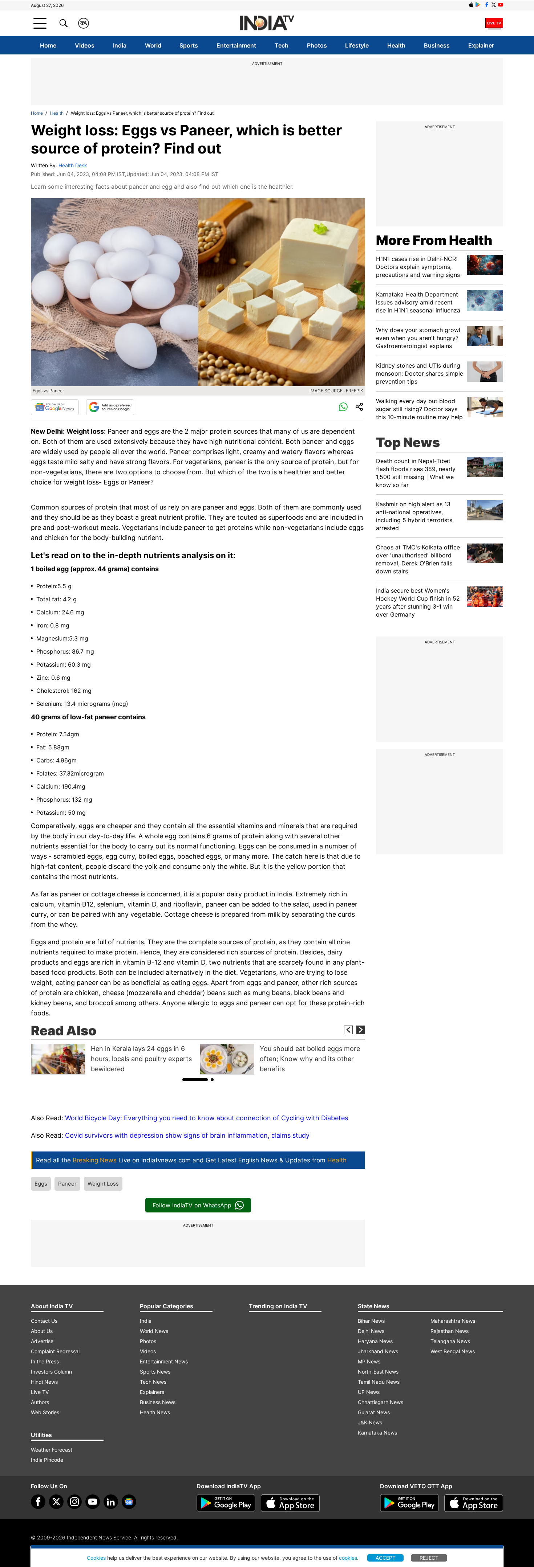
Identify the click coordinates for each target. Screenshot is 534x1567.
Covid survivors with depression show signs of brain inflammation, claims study (187, 1135)
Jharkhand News (378, 1351)
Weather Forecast (51, 1450)
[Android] (478, 4)
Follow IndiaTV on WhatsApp (192, 1205)
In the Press (45, 1361)
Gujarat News (374, 1412)
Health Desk (72, 165)
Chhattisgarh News (380, 1402)
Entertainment (236, 45)
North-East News (378, 1371)
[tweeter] (56, 1501)
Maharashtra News (452, 1321)
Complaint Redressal (55, 1351)
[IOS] (471, 4)
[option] (113, 1059)
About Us (42, 1331)
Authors (40, 1402)
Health (396, 45)
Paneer (67, 1183)
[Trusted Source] (110, 407)
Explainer (481, 45)
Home (48, 45)
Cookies (96, 1558)
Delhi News (371, 1331)
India (119, 45)
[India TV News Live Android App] (226, 1503)
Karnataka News (377, 1432)
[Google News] (55, 407)
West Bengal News (452, 1351)
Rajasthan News (449, 1331)
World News (154, 1331)
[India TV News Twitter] (493, 4)
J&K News (370, 1422)
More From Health (434, 240)
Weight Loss (103, 1183)
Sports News (155, 1371)
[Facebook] (38, 1501)
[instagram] (74, 1501)
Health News (155, 1412)
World (153, 45)
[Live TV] (494, 23)
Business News (157, 1402)
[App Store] (290, 1503)
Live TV (40, 1392)
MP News (369, 1361)
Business (437, 45)
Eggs (41, 1183)
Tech (281, 45)
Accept (386, 1558)
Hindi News (44, 1382)
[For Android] (409, 1503)
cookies (348, 1558)
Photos (317, 45)
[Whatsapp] (343, 407)
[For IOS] (473, 1503)
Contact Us (44, 1321)
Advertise (42, 1341)
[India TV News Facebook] (486, 4)
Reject (429, 1558)
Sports (188, 45)
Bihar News (371, 1321)
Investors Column (51, 1371)
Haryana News (375, 1341)
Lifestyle (357, 45)
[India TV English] (267, 23)
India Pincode (47, 1460)
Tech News (153, 1382)
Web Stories (45, 1412)
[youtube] (92, 1501)
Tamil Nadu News (379, 1382)
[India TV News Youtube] (500, 4)
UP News (369, 1392)
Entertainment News (164, 1361)
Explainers (152, 1392)
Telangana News (450, 1341)
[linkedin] (111, 1501)
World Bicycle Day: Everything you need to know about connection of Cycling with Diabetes (206, 1118)
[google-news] (129, 1501)
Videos (84, 45)
